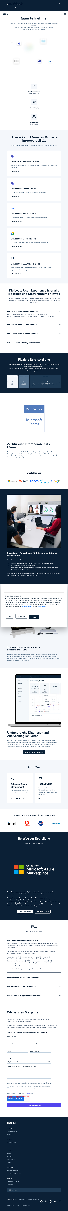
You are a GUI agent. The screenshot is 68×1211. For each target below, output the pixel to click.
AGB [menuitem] (16, 1199)
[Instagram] (51, 1202)
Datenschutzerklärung (34, 1091)
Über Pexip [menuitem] (10, 1151)
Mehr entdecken (16, 799)
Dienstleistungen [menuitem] (12, 1132)
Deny (9, 616)
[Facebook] (41, 1202)
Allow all (34, 617)
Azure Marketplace (25, 911)
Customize (21, 616)
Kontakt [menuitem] (9, 1178)
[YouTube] (55, 1202)
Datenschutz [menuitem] (22, 1199)
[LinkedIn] (46, 1202)
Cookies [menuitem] (29, 1199)
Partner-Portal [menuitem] (11, 1142)
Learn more (10, 8)
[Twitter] (60, 1202)
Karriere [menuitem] (9, 1156)
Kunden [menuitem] (9, 1153)
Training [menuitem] (9, 1134)
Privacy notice (41, 606)
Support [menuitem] (9, 1184)
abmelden (28, 1093)
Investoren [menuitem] (10, 1159)
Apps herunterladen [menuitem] (13, 1170)
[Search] (61, 14)
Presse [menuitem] (9, 1162)
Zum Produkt (15, 171)
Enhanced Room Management (34, 752)
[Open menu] (65, 14)
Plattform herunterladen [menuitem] (14, 1173)
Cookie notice (26, 606)
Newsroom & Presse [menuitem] (13, 1181)
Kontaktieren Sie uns (42, 911)
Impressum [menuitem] (36, 1199)
